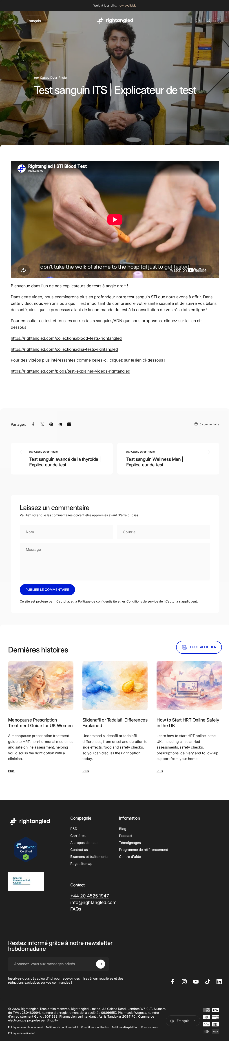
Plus (11, 771)
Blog (122, 829)
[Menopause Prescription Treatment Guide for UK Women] (40, 685)
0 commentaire (209, 424)
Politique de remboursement (25, 1027)
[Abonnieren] (100, 964)
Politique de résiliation (21, 1033)
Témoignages (130, 843)
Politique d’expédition (125, 1027)
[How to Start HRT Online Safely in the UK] (189, 685)
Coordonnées (149, 1027)
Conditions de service (142, 601)
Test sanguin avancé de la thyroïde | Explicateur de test (65, 462)
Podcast (125, 836)
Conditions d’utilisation (95, 1027)
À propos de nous (84, 843)
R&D (73, 829)
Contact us (79, 850)
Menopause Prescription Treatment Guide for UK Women (40, 722)
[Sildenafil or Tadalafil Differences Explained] (115, 685)
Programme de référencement (143, 850)
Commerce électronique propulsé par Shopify (57, 1020)
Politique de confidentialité (97, 601)
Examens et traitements (89, 856)
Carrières (78, 836)
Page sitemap (81, 863)
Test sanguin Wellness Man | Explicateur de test (154, 462)
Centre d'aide (130, 856)
